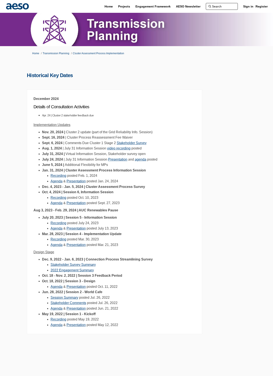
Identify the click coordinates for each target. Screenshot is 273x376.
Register (262, 6)
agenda (140, 159)
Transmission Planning (56, 53)
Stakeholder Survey (132, 143)
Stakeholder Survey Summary (73, 264)
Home (35, 53)
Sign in (248, 6)
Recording (58, 175)
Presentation (117, 159)
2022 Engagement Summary (72, 270)
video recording (119, 148)
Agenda (56, 181)
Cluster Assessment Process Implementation (98, 53)
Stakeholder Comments (68, 303)
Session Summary (64, 297)
